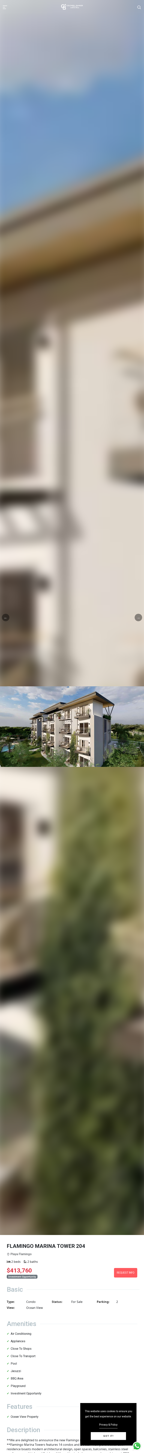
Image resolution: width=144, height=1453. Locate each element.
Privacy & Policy (108, 1424)
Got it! (108, 1436)
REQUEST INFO (125, 1272)
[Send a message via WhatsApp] (137, 1446)
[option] (72, 726)
